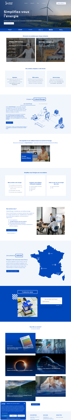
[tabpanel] (35, 117)
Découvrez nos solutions (8, 23)
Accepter (5, 415)
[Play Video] (35, 153)
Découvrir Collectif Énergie (11, 230)
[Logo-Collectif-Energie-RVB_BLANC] (9, 2)
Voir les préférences (21, 415)
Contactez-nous (17, 418)
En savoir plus (9, 122)
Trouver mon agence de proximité (12, 271)
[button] (24, 403)
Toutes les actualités (35, 404)
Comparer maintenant (60, 3)
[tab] (28, 104)
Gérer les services (5, 413)
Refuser (13, 415)
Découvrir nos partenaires (11, 233)
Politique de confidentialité (11, 418)
